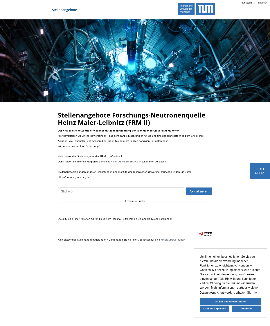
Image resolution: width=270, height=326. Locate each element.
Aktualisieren (199, 191)
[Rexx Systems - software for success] (205, 234)
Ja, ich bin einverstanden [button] (230, 301)
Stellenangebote (64, 10)
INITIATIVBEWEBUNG (126, 161)
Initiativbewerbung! (173, 239)
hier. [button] (255, 292)
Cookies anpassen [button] (214, 308)
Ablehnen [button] (246, 308)
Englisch (262, 2)
